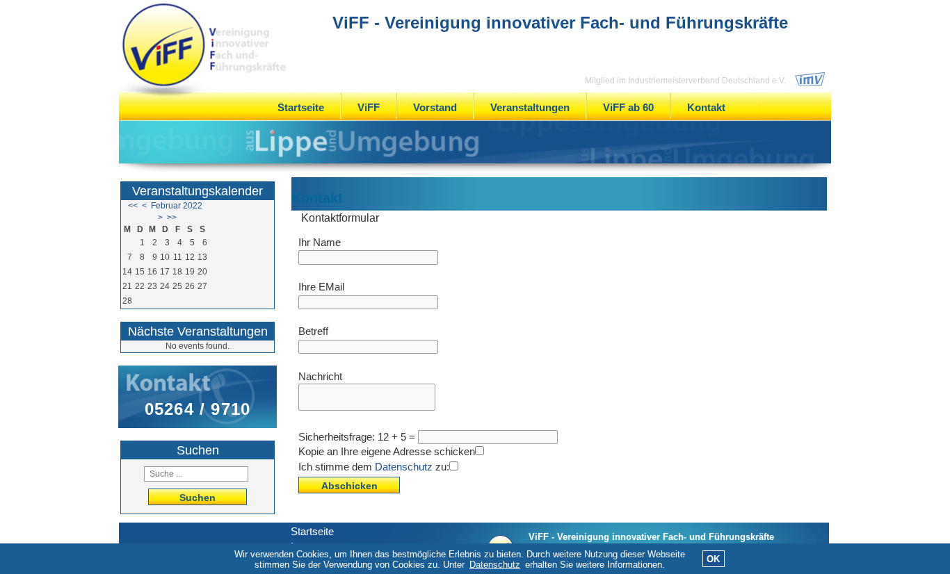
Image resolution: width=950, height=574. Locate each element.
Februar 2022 (176, 206)
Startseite (300, 107)
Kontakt (706, 107)
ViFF (368, 107)
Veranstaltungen (530, 107)
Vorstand (435, 107)
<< (133, 206)
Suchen (197, 497)
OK (713, 559)
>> (172, 217)
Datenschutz (404, 467)
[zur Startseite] (204, 46)
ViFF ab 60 (628, 107)
